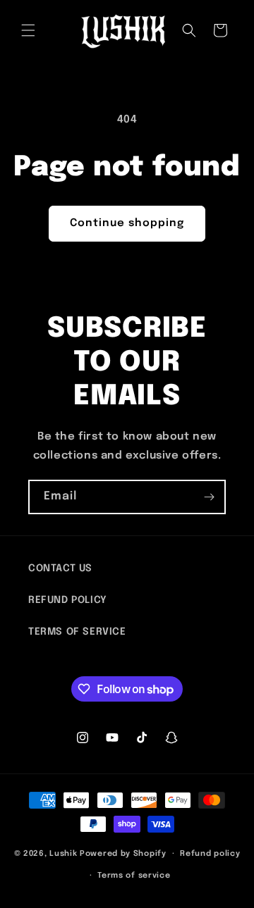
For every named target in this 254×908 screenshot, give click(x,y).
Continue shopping (127, 223)
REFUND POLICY (67, 600)
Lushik (63, 854)
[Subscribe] (208, 497)
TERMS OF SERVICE (77, 632)
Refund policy (210, 854)
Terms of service (133, 875)
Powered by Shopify (123, 854)
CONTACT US (60, 568)
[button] (28, 30)
